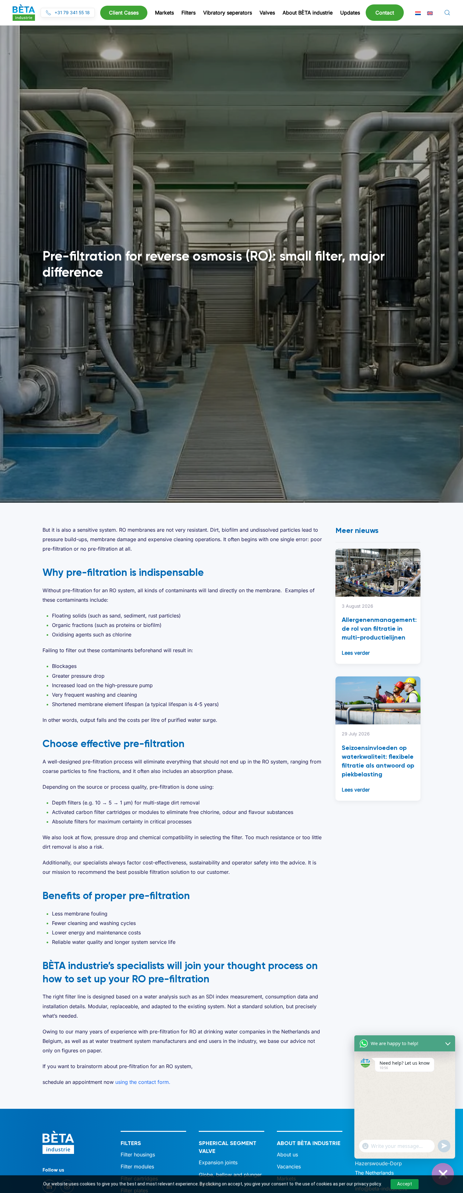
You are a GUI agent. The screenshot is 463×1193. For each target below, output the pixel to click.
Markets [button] (164, 12)
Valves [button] (267, 12)
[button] (447, 12)
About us (287, 1154)
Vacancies (289, 1166)
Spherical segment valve (227, 1147)
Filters (131, 1143)
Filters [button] (188, 12)
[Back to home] (24, 12)
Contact (384, 12)
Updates (350, 12)
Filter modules (137, 1166)
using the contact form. (142, 1082)
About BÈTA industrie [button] (308, 12)
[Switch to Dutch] (418, 13)
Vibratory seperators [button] (227, 12)
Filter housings (138, 1154)
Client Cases (124, 12)
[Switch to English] (430, 13)
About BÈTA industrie (308, 1143)
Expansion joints (218, 1162)
